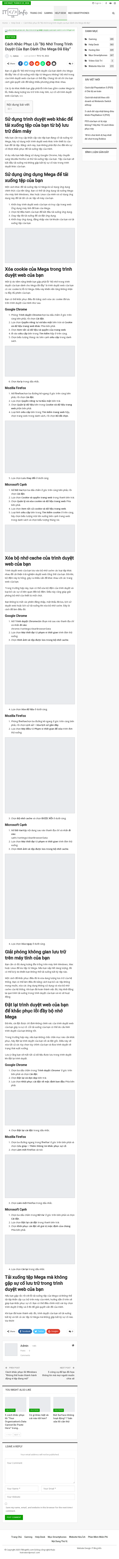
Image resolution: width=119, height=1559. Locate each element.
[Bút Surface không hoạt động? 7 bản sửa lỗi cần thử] (64, 1404)
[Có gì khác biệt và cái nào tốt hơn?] (40, 1404)
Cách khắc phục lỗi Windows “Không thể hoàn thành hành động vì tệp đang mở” (21, 1375)
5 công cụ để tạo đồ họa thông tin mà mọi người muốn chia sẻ (58, 1375)
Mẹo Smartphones (78, 13)
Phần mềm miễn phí (98, 1537)
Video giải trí (95, 60)
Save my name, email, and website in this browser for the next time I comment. (39, 1509)
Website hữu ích (97, 66)
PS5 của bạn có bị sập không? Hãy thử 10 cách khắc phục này (99, 125)
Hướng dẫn (94, 50)
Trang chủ (36, 13)
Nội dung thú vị (59, 1541)
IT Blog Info (96, 1548)
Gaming (48, 13)
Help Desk (60, 13)
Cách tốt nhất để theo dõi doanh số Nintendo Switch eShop (98, 101)
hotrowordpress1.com (30, 1552)
